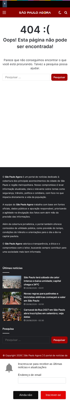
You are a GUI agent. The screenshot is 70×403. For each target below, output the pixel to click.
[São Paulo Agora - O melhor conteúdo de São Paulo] (35, 12)
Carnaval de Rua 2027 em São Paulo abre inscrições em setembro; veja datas (44, 313)
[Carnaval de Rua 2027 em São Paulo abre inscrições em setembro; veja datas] (12, 314)
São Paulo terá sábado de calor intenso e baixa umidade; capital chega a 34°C (42, 281)
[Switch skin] (60, 13)
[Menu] (4, 13)
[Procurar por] (65, 13)
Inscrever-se (53, 395)
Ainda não (25, 395)
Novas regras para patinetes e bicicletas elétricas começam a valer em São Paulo (45, 297)
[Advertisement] (35, 127)
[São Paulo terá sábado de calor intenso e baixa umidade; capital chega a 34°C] (12, 282)
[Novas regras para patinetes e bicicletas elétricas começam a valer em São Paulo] (12, 298)
